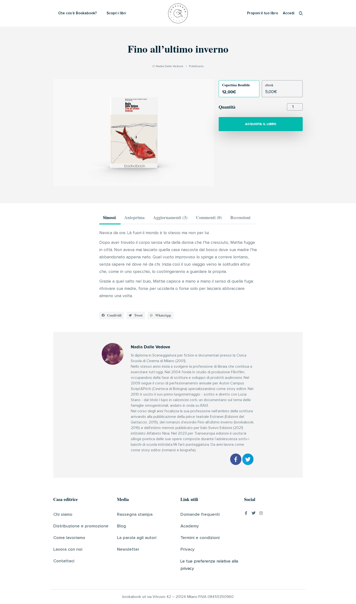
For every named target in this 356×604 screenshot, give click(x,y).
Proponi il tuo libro (262, 13)
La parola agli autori (136, 538)
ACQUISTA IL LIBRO (260, 124)
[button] (111, 315)
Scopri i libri (116, 13)
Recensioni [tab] (240, 217)
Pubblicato (196, 66)
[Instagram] (261, 513)
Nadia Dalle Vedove (169, 66)
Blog (121, 526)
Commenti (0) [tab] (209, 217)
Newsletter (128, 549)
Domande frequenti (200, 514)
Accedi (288, 13)
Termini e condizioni (200, 538)
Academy (189, 526)
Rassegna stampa (135, 514)
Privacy (187, 549)
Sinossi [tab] (109, 217)
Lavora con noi (67, 549)
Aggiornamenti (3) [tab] (170, 217)
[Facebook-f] (246, 513)
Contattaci (63, 561)
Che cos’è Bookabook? (77, 13)
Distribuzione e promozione (80, 526)
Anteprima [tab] (134, 217)
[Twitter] (253, 513)
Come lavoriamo (69, 538)
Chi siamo (62, 514)
